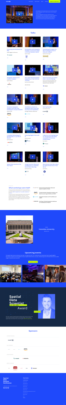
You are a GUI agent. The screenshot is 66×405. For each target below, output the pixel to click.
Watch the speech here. (28, 318)
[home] (8, 1)
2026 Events (31, 1)
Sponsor (46, 1)
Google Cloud (17, 191)
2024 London (25, 386)
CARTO (14, 191)
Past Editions (37, 1)
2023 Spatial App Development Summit (29, 391)
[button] (18, 242)
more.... (24, 397)
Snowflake (23, 191)
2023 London (25, 389)
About (42, 1)
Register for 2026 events (54, 1)
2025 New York (25, 383)
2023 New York (25, 388)
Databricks (27, 191)
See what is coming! (33, 261)
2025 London (25, 381)
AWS (11, 193)
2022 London (25, 394)
